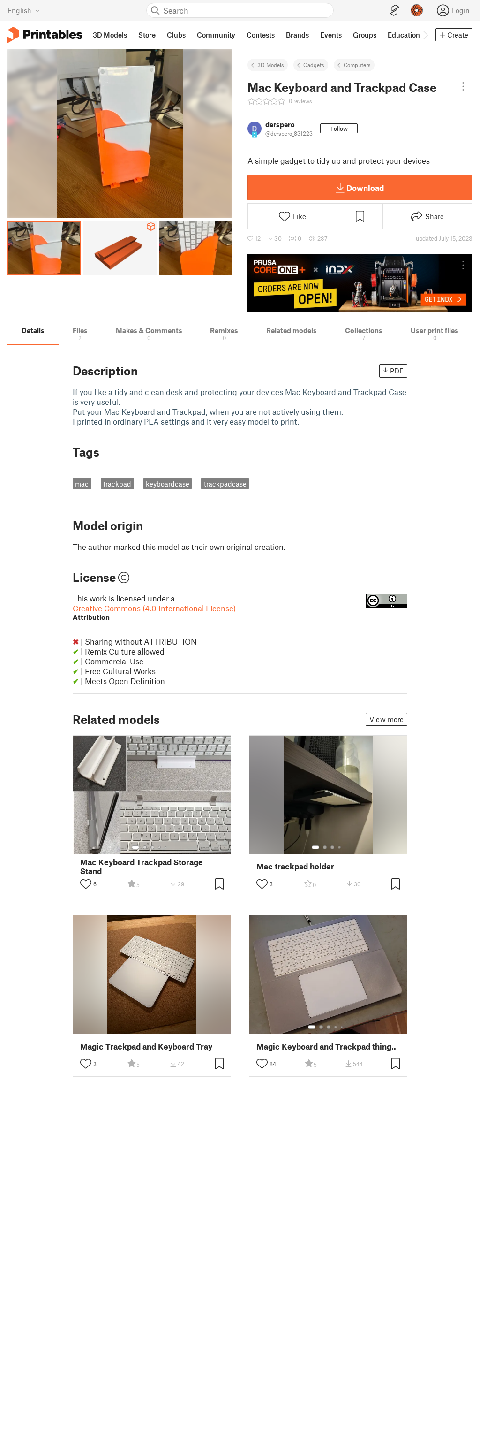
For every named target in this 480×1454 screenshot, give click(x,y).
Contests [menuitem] (261, 34)
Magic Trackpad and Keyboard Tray (146, 1046)
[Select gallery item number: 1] (135, 847)
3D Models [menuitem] (110, 34)
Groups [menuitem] (364, 34)
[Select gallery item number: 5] (166, 847)
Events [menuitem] (331, 34)
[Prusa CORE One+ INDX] (360, 283)
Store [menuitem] (147, 34)
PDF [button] (397, 370)
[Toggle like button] (85, 884)
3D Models (270, 64)
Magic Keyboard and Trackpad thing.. (326, 1046)
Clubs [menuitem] (176, 34)
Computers (357, 64)
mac (82, 484)
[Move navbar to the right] (425, 35)
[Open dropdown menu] (463, 86)
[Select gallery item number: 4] (160, 847)
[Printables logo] (45, 35)
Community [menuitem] (216, 34)
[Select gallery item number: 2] (145, 847)
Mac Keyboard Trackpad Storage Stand (141, 866)
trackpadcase (225, 484)
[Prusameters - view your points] (417, 10)
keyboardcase (167, 484)
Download (365, 187)
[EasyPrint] (395, 10)
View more (386, 719)
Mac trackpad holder (295, 866)
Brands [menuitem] (297, 34)
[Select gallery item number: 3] (152, 847)
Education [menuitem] (404, 34)
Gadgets (313, 64)
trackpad (117, 484)
